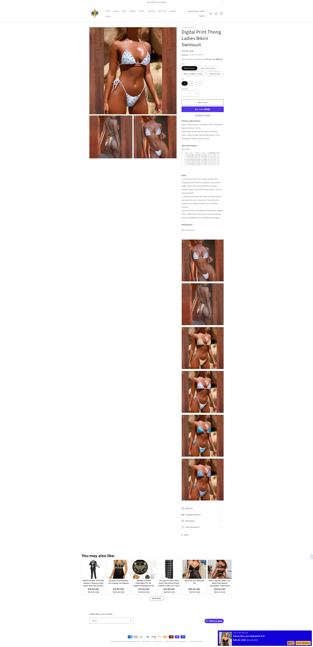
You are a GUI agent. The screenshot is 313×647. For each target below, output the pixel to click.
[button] (210, 13)
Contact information (196, 641)
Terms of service (169, 641)
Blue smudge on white (193, 74)
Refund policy (146, 641)
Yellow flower (214, 74)
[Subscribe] (130, 621)
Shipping (185, 55)
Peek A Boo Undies (121, 641)
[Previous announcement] (90, 2)
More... (291, 643)
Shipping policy (182, 641)
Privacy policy (157, 641)
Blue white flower (208, 68)
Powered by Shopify (133, 641)
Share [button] (186, 535)
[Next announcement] (223, 2)
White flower (189, 68)
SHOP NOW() (303, 643)
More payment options (202, 115)
